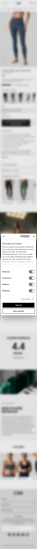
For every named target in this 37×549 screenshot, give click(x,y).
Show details (26, 299)
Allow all (18, 305)
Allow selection (18, 311)
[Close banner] (34, 236)
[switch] (32, 278)
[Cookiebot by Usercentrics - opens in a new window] (21, 236)
